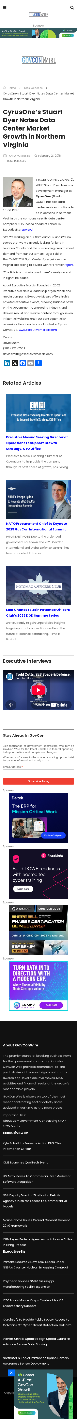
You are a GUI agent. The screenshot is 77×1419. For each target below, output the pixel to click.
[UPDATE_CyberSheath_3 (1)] (38, 930)
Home (11, 88)
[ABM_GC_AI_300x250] (42, 1394)
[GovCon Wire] (38, 15)
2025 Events (11, 1126)
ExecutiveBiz (14, 1251)
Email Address (13, 767)
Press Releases (33, 88)
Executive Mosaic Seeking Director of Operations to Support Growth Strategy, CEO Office (37, 443)
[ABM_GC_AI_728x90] (38, 33)
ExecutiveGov (15, 1132)
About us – (11, 1121)
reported (27, 230)
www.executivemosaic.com (38, 330)
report (69, 265)
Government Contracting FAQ (42, 1121)
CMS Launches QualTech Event (25, 1162)
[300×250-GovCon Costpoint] (38, 818)
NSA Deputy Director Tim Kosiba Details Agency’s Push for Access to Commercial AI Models (35, 1200)
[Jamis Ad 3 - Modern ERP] (38, 986)
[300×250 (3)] (38, 874)
